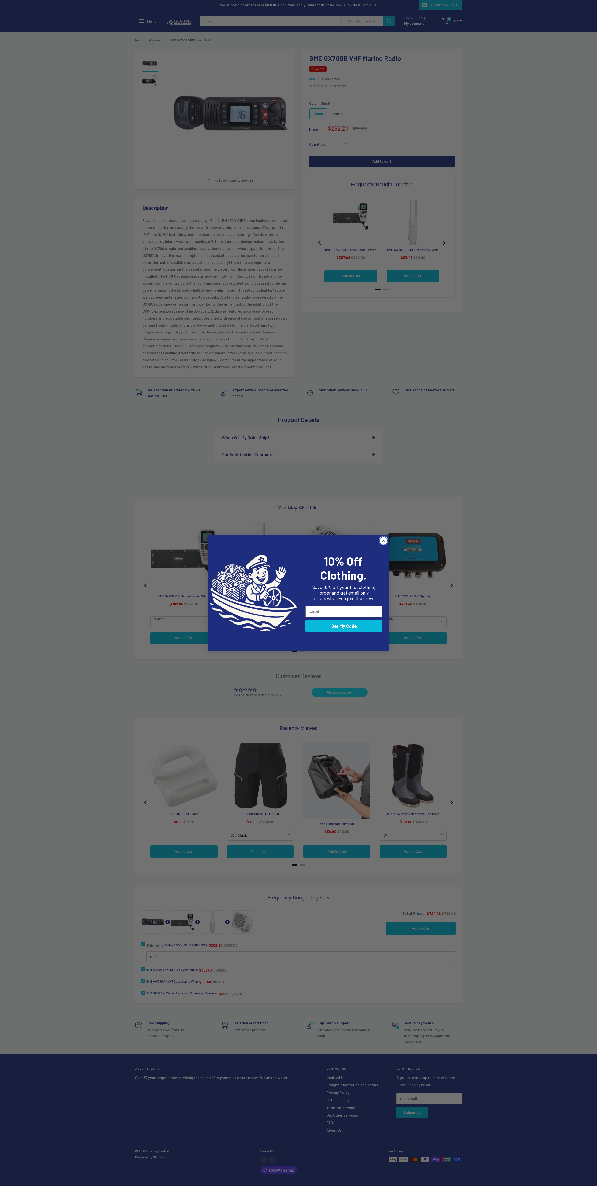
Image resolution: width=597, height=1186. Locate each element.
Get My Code (344, 626)
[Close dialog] (383, 541)
